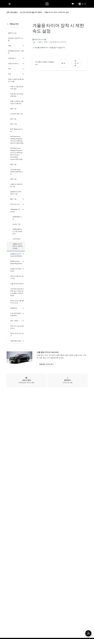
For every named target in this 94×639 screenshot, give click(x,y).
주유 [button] (9, 69)
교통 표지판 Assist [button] (16, 284)
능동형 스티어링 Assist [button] (15, 270)
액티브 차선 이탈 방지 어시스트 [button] (16, 302)
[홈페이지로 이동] (47, 4)
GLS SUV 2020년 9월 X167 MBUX (31, 12)
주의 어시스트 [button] (15, 204)
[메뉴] (9, 4)
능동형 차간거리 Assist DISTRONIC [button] (16, 255)
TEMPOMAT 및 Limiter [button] (15, 211)
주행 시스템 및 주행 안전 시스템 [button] (15, 80)
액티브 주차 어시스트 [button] (16, 334)
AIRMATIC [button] (13, 308)
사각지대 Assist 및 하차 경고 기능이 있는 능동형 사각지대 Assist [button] (16, 292)
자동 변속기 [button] (12, 58)
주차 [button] (9, 74)
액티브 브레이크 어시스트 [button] (16, 277)
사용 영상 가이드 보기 (46, 364)
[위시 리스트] (72, 3)
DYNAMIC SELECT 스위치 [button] (15, 52)
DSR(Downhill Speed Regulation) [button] (16, 262)
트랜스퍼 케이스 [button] (13, 64)
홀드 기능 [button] (13, 199)
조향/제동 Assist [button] (15, 341)
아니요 (75, 63)
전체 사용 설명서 (12, 12)
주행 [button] (9, 46)
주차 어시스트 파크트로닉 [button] (16, 327)
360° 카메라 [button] (14, 321)
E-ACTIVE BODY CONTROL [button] (15, 314)
